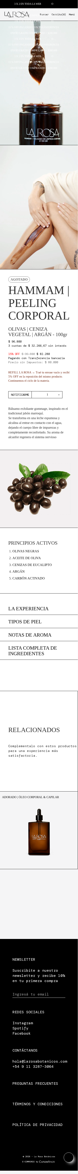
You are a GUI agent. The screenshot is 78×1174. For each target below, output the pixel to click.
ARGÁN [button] (18, 571)
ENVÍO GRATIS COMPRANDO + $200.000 (34, 15)
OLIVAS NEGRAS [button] (25, 551)
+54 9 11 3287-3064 (33, 1066)
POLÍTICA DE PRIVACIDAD (37, 1124)
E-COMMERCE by (30, 1161)
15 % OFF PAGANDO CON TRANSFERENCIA (33, 9)
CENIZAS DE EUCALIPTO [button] (32, 565)
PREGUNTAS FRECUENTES (35, 1083)
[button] (39, 650)
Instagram (22, 1023)
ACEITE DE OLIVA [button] (26, 558)
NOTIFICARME (20, 395)
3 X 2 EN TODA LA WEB (27, 3)
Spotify (20, 1028)
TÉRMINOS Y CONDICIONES (37, 1104)
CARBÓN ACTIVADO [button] (28, 578)
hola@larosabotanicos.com (39, 1061)
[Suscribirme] (61, 994)
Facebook (21, 1033)
